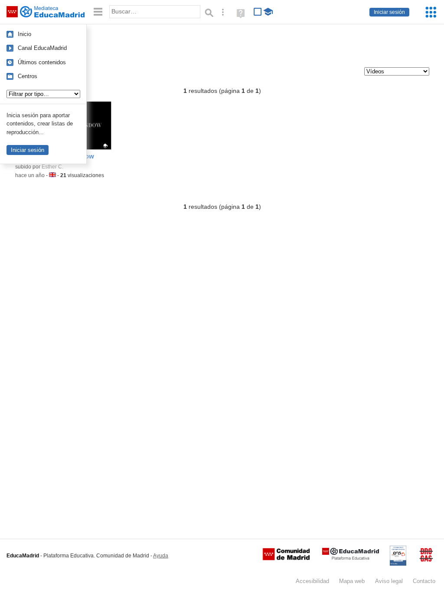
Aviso (389, 581)
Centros (27, 76)
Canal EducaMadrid (42, 48)
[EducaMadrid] (350, 558)
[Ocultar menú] (98, 12)
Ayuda (160, 556)
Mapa (352, 581)
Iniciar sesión (389, 12)
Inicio (24, 34)
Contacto (424, 581)
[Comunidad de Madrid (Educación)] (286, 558)
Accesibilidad (312, 581)
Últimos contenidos (42, 62)
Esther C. (52, 166)
